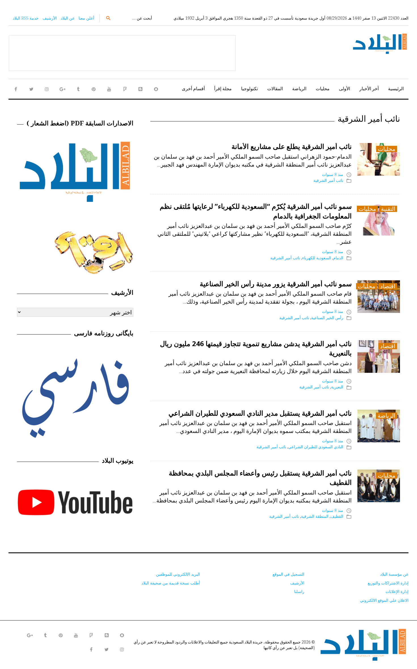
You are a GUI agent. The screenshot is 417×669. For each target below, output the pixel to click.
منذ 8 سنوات (332, 174)
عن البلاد (68, 18)
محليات (323, 88)
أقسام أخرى (193, 88)
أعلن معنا (86, 18)
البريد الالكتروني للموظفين (178, 574)
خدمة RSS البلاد (26, 18)
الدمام (338, 257)
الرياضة (299, 88)
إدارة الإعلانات (397, 591)
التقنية (388, 209)
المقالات (275, 88)
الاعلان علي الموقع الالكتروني (384, 600)
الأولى (344, 88)
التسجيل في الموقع (288, 574)
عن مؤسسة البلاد (394, 574)
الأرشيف (50, 18)
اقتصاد (387, 286)
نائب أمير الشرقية (328, 180)
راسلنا (299, 591)
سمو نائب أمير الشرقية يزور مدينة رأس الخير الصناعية (276, 283)
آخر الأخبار (369, 88)
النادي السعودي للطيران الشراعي (315, 446)
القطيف (336, 516)
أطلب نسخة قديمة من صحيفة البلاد (171, 583)
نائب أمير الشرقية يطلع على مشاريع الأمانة (291, 146)
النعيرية (337, 387)
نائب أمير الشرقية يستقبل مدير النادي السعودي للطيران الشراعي (260, 413)
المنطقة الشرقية (314, 516)
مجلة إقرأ (223, 88)
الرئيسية (396, 88)
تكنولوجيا (249, 88)
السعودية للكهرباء (316, 257)
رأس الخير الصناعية (327, 317)
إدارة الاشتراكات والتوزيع (388, 583)
